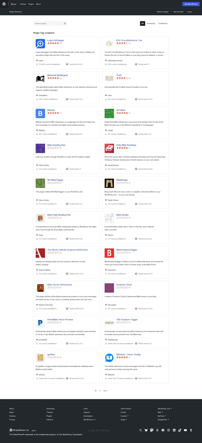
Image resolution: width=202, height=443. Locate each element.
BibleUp (51, 110)
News (11, 412)
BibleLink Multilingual (57, 75)
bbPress (162, 416)
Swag (124, 420)
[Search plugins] (65, 23)
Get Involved (126, 409)
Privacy (12, 420)
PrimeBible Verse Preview (60, 319)
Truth (119, 75)
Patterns (50, 420)
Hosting (12, 416)
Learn (86, 409)
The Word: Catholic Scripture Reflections (67, 250)
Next (105, 391)
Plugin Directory (15, 12)
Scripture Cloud (124, 284)
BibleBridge (122, 180)
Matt (160, 412)
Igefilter (51, 354)
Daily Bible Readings (126, 145)
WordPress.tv (90, 420)
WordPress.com (165, 409)
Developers (88, 416)
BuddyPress (163, 420)
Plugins (49, 416)
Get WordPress (191, 4)
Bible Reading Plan (56, 145)
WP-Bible (120, 110)
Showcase (51, 409)
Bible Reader (122, 215)
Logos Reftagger (55, 40)
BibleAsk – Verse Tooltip (128, 354)
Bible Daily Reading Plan (59, 215)
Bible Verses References (59, 284)
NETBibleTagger (55, 180)
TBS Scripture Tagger (127, 319)
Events (123, 412)
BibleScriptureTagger (126, 250)
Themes (50, 412)
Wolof (34, 430)
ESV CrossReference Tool (129, 40)
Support (87, 412)
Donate (124, 416)
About (11, 409)
